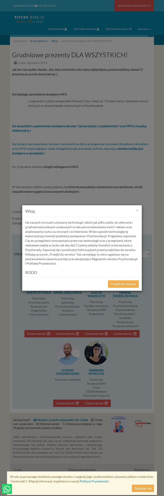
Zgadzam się (142, 488)
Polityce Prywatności (94, 481)
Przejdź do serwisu (123, 284)
